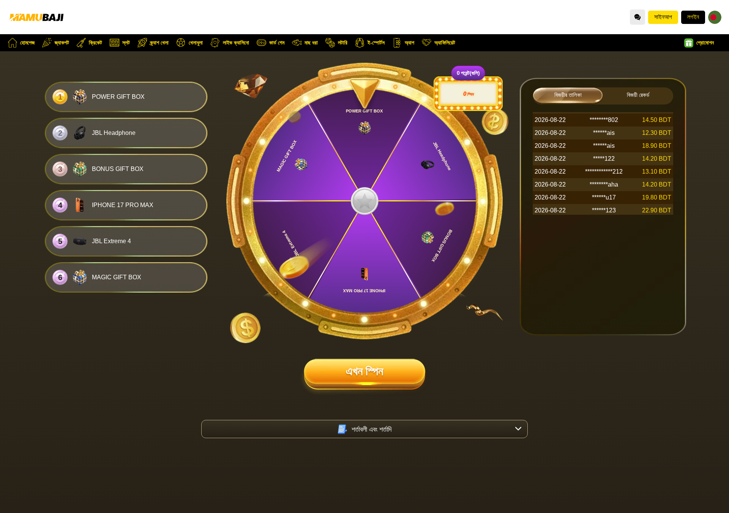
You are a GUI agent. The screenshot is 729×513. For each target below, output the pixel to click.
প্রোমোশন (705, 43)
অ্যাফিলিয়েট (444, 43)
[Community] (637, 17)
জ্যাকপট (62, 43)
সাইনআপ (663, 17)
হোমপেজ (27, 43)
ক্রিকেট (95, 43)
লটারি (342, 43)
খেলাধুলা (196, 43)
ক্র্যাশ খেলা (159, 43)
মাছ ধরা (311, 43)
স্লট (126, 43)
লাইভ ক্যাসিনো (236, 43)
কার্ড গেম (276, 43)
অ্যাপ (409, 43)
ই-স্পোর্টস (376, 43)
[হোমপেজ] (36, 17)
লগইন (693, 17)
